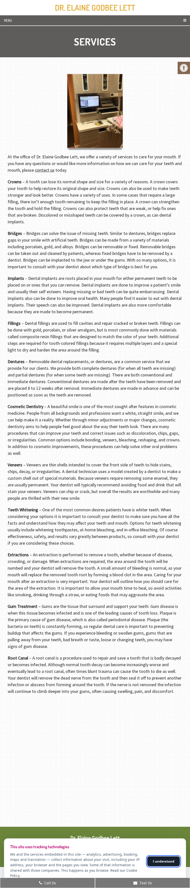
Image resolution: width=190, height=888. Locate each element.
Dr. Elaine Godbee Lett (95, 7)
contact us (44, 170)
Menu (8, 20)
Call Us (50, 882)
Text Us (145, 882)
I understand (163, 861)
